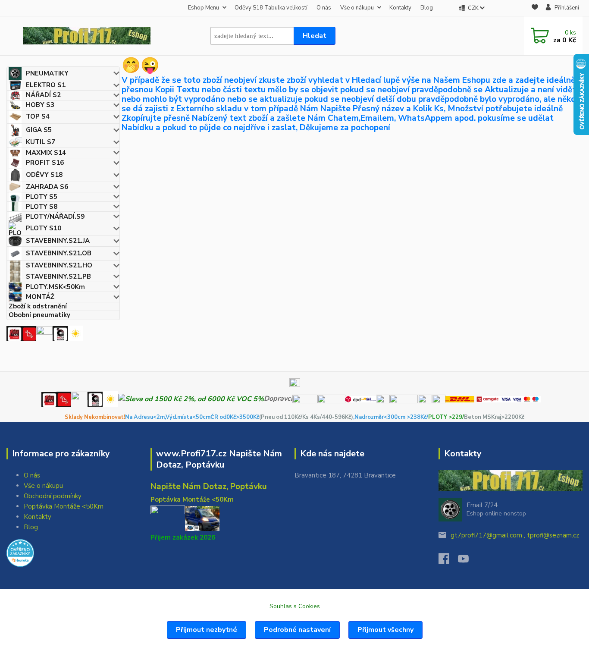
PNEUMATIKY (47, 73)
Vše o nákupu (357, 8)
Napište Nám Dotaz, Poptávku (208, 486)
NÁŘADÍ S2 (43, 95)
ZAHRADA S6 (47, 186)
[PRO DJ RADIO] (60, 333)
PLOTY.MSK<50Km (55, 287)
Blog (426, 8)
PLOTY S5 (41, 196)
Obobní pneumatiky (39, 315)
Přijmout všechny (385, 629)
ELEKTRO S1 (46, 85)
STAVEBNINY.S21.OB (58, 253)
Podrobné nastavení (297, 629)
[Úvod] (86, 35)
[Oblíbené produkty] (535, 8)
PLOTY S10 (43, 228)
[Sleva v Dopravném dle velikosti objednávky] (191, 398)
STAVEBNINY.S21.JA (58, 240)
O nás (323, 8)
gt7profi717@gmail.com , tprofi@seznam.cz (515, 535)
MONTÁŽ (40, 296)
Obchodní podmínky (52, 496)
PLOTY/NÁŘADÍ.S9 (55, 216)
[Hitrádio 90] (29, 333)
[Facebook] (448, 561)
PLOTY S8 (41, 206)
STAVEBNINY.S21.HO (59, 265)
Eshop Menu (203, 8)
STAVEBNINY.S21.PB (58, 276)
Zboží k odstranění (38, 306)
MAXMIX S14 (46, 152)
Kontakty (400, 8)
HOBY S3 (40, 105)
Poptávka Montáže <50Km (63, 506)
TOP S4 (38, 116)
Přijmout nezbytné (206, 629)
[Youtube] (467, 561)
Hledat (314, 36)
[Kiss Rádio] (14, 333)
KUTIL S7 (40, 142)
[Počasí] (75, 333)
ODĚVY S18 (44, 174)
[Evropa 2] (44, 333)
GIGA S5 (39, 130)
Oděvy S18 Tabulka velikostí (271, 8)
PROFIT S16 (45, 162)
